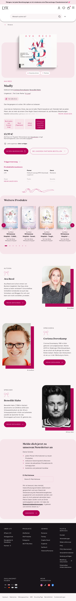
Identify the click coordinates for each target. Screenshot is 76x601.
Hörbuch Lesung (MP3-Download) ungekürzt (40, 124)
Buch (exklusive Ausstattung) (9, 124)
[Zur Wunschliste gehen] (63, 8)
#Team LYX (7, 533)
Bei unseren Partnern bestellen (47, 151)
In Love (27, 93)
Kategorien (26, 540)
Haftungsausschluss (23, 597)
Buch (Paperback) (19, 124)
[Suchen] (59, 16)
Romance (10, 25)
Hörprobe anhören (34, 73)
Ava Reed (8, 81)
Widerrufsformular (65, 542)
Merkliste (46, 73)
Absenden (29, 513)
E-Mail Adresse (28, 475)
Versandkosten (34, 137)
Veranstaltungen (65, 539)
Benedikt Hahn (35, 90)
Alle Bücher (26, 533)
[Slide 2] (10, 246)
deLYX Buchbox (27, 544)
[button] (11, 223)
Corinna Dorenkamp (21, 90)
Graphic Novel (45, 540)
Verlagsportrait (8, 537)
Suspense (44, 544)
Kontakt (62, 535)
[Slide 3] (13, 246)
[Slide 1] (6, 246)
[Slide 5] (19, 246)
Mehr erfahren (13, 303)
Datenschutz (13, 597)
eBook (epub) (30, 124)
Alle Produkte (27, 537)
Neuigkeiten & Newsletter (8, 541)
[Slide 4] (16, 246)
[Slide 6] (22, 246)
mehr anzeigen (65, 114)
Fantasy (43, 537)
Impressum (5, 597)
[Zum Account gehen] (59, 8)
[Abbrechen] (65, 16)
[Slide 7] (26, 246)
